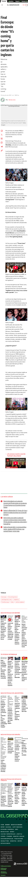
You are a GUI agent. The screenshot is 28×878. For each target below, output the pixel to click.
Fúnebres (9, 836)
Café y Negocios (17, 827)
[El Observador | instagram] (23, 816)
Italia (12, 602)
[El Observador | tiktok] (17, 819)
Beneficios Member (16, 824)
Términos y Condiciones (4, 872)
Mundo (12, 831)
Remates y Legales (18, 836)
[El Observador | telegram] (26, 819)
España (20, 841)
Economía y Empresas (7, 829)
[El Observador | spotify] (23, 819)
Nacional (8, 827)
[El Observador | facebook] (20, 816)
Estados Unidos (5, 843)
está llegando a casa (6, 599)
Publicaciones (18, 838)
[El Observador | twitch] (26, 822)
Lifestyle (19, 834)
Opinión (3, 836)
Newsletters (5, 841)
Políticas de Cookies (6, 866)
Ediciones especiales (7, 838)
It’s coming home (12, 597)
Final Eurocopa (5, 602)
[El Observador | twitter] (18, 816)
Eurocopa (3, 597)
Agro (16, 829)
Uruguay (4, 1)
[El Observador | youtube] (26, 816)
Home (2, 824)
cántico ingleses (20, 602)
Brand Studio (5, 831)
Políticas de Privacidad (4, 869)
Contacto (3, 875)
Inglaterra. (16, 599)
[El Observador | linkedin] (20, 819)
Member (7, 824)
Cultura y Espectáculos (8, 834)
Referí (2, 827)
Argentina (13, 841)
